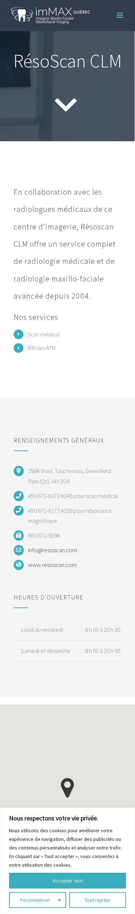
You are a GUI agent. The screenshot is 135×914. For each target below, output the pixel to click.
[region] (67, 861)
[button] (67, 788)
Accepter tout (68, 880)
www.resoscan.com (52, 565)
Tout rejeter (97, 900)
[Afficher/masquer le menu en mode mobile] (120, 15)
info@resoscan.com (52, 550)
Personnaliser (35, 900)
